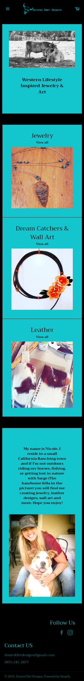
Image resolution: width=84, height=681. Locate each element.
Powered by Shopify (57, 676)
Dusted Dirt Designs (29, 676)
